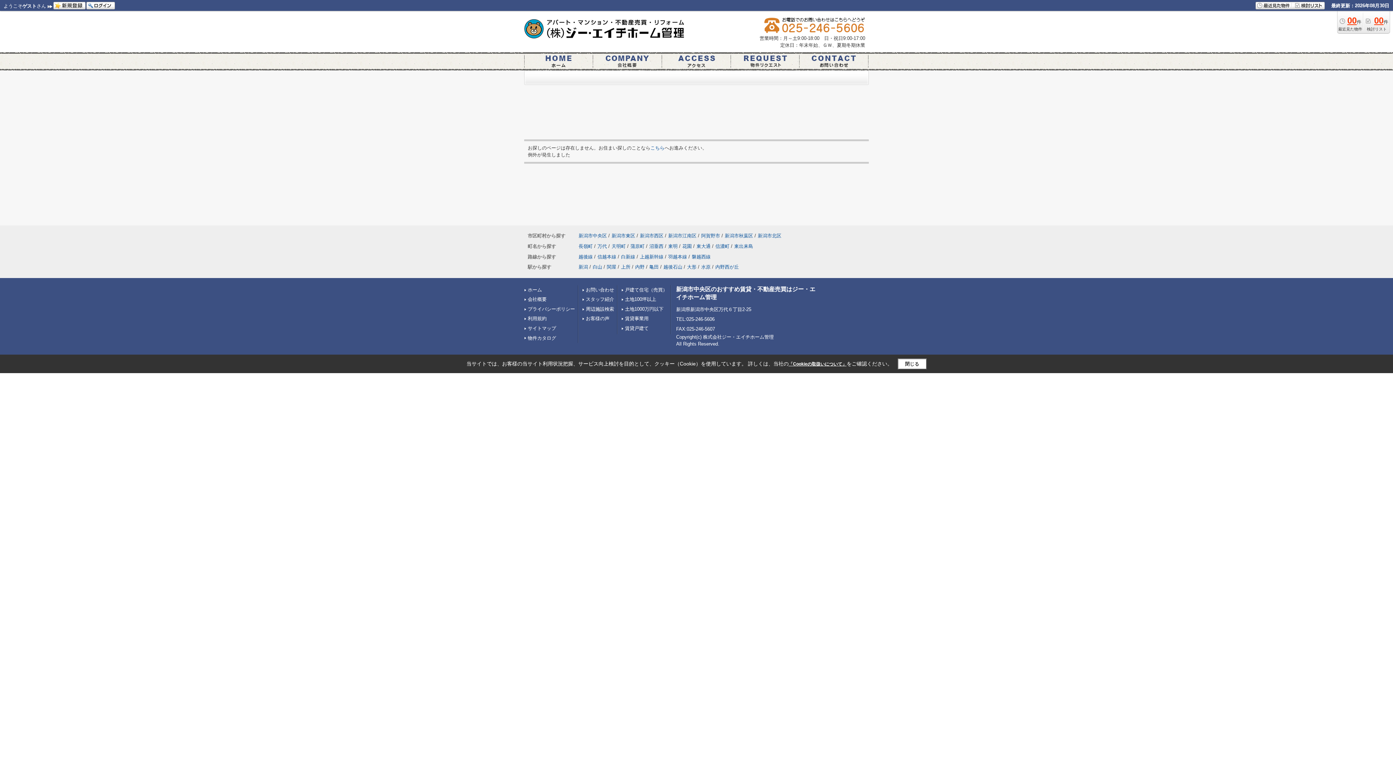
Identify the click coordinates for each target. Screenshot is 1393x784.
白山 (597, 267)
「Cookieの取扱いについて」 (818, 364)
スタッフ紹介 (600, 299)
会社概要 (537, 299)
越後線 (586, 257)
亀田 (654, 267)
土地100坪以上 (640, 299)
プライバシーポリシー (551, 309)
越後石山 (672, 267)
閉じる (912, 364)
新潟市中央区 (593, 235)
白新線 (628, 257)
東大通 (703, 246)
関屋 (611, 267)
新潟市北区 (769, 235)
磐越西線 (701, 257)
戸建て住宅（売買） (646, 290)
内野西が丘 (727, 267)
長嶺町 (586, 246)
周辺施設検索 (600, 309)
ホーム (535, 290)
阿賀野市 (710, 235)
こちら (657, 148)
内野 (640, 267)
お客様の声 (597, 318)
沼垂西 (656, 246)
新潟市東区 (623, 235)
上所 (625, 267)
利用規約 (537, 318)
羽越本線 (677, 257)
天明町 (619, 246)
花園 (687, 246)
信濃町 (722, 246)
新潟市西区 (651, 235)
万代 (602, 246)
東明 (673, 246)
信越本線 (606, 257)
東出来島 (743, 246)
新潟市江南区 (682, 235)
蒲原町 (637, 246)
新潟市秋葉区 (739, 235)
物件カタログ (542, 338)
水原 (706, 267)
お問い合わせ (600, 290)
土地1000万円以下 (644, 309)
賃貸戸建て (637, 328)
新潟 (583, 267)
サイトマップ (542, 328)
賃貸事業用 (637, 318)
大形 (691, 267)
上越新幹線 (651, 257)
